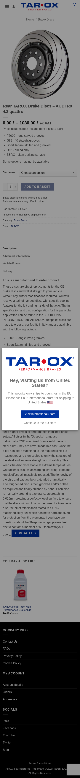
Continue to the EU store (40, 423)
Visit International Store (40, 414)
